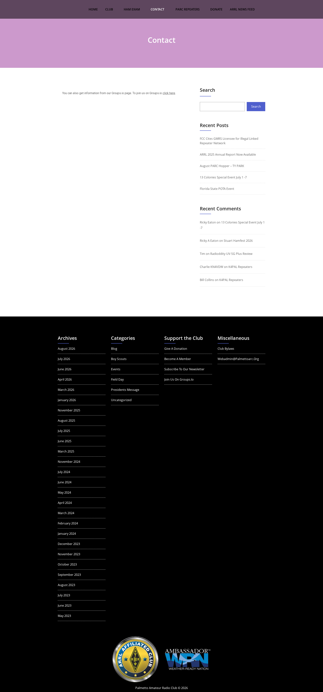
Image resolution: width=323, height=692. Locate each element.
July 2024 (64, 472)
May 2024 (64, 492)
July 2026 (64, 359)
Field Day (117, 379)
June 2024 (64, 482)
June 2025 (64, 441)
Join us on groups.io (179, 379)
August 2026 (66, 349)
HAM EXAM (132, 9)
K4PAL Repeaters (240, 267)
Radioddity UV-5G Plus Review (231, 254)
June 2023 (64, 605)
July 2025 (64, 431)
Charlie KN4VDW (211, 267)
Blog (114, 349)
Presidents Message (125, 390)
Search (207, 90)
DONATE (216, 9)
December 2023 (69, 544)
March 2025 (66, 451)
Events (115, 369)
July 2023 (64, 595)
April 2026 (65, 379)
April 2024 (65, 503)
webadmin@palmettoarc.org (238, 359)
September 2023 (69, 575)
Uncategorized (121, 400)
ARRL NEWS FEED (242, 9)
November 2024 (69, 462)
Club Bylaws (226, 349)
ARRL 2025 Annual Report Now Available (228, 154)
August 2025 (66, 420)
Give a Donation (175, 349)
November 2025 (69, 410)
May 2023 (64, 616)
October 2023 (67, 564)
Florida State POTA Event (217, 189)
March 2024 (66, 513)
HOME (93, 9)
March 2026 (66, 390)
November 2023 (69, 554)
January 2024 (67, 534)
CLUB (109, 9)
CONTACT (157, 9)
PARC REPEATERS (188, 9)
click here (169, 93)
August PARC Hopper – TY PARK (222, 166)
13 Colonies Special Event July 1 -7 (223, 177)
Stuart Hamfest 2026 (238, 241)
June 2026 (64, 369)
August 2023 (66, 585)
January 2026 (67, 400)
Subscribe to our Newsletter (184, 369)
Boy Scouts (119, 359)
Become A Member (177, 359)
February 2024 (68, 523)
